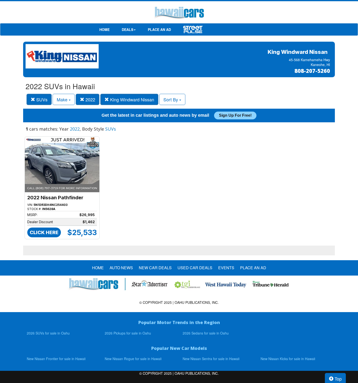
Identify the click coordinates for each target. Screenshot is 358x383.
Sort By (171, 99)
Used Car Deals (195, 267)
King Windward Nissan (131, 99)
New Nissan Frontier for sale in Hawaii (56, 358)
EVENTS (226, 267)
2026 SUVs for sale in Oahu (48, 333)
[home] (179, 13)
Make (63, 99)
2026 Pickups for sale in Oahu (128, 333)
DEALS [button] (127, 29)
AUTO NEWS (121, 267)
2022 (89, 99)
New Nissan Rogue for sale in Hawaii (133, 358)
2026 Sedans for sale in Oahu (206, 333)
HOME (104, 29)
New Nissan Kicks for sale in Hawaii (288, 358)
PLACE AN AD (159, 29)
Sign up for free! (235, 115)
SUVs (41, 99)
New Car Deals (155, 267)
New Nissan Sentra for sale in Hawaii (211, 358)
